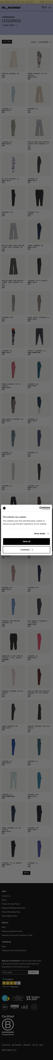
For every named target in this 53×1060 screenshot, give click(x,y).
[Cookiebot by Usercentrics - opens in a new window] (39, 508)
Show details (39, 533)
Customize (25, 550)
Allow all (26, 541)
